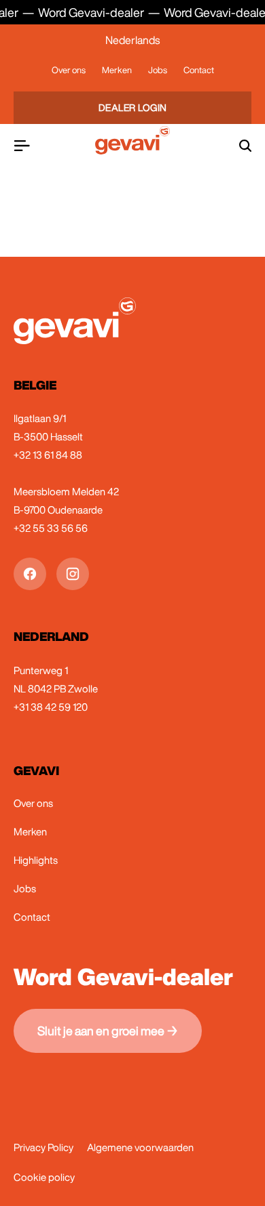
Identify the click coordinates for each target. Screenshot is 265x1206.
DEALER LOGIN (133, 107)
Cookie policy (44, 1177)
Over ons (69, 70)
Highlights (36, 860)
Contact (198, 70)
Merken (117, 70)
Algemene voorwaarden (140, 1147)
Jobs (157, 70)
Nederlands (132, 40)
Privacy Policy (43, 1147)
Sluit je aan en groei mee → (107, 1030)
